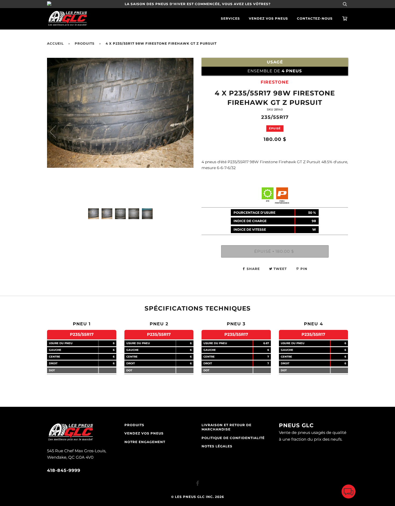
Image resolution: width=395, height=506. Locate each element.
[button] (349, 492)
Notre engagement (144, 442)
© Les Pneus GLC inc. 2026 (197, 497)
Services (230, 18)
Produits (85, 43)
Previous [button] (56, 131)
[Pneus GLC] (70, 440)
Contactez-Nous (315, 18)
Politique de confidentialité (233, 438)
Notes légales (217, 446)
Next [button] (183, 131)
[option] (120, 131)
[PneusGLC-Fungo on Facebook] (197, 484)
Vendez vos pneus (268, 18)
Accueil (55, 43)
